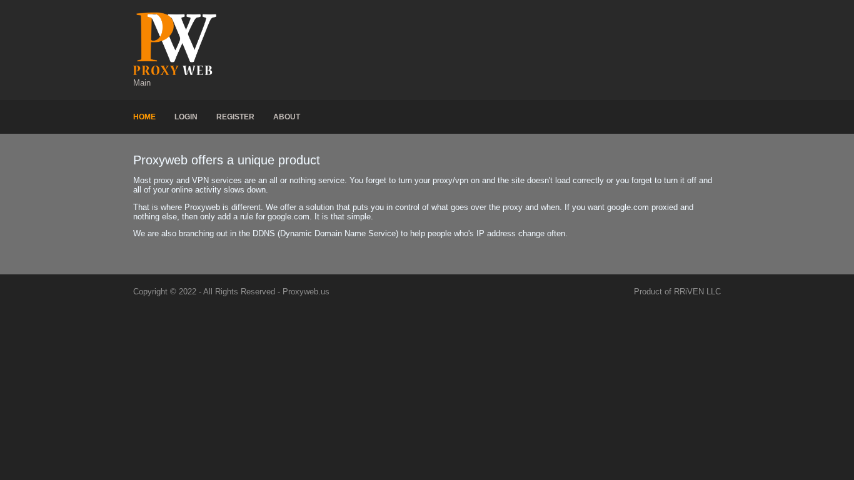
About (286, 116)
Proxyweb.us (306, 291)
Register (235, 116)
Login (186, 116)
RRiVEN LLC (697, 291)
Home (144, 116)
